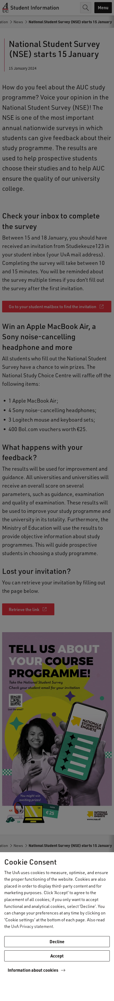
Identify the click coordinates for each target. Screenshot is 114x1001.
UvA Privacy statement (32, 926)
